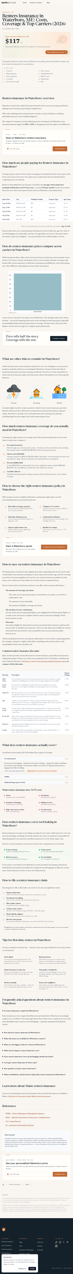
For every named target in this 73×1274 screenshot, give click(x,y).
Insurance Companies (26, 1250)
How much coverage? (11, 82)
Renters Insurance (14, 1184)
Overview (8, 71)
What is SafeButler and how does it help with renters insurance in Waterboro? (35, 1075)
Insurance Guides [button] (36, 3)
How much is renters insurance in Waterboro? (22, 1033)
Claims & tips (43, 79)
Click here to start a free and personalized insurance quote (44, 661)
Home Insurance (7, 1249)
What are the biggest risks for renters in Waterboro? (25, 1045)
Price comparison (10, 76)
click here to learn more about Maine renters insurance (29, 1096)
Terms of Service (56, 1268)
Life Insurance (6, 1253)
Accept (32, 1268)
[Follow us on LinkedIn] (56, 1246)
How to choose (44, 71)
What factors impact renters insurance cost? (21, 1051)
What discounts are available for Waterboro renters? (25, 1039)
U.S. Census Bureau (13, 1121)
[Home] (9, 2)
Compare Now (60, 149)
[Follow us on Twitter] (68, 1242)
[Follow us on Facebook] (64, 1242)
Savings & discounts (45, 73)
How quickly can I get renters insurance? (20, 1069)
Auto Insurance (6, 1245)
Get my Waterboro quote (56, 52)
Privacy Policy (67, 1268)
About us (40, 1242)
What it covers (43, 76)
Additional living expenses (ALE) (36, 782)
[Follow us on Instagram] (60, 1242)
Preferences (22, 1268)
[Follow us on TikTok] (56, 1242)
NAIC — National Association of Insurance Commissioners (28, 1117)
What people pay (10, 73)
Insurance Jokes (24, 1254)
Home (25, 3)
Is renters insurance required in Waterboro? (21, 1011)
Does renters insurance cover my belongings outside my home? (29, 1057)
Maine (27, 1184)
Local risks (8, 79)
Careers (39, 1246)
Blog (48, 3)
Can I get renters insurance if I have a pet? (20, 1063)
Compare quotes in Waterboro (54, 547)
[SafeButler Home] (3, 1185)
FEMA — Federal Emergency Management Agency (25, 1114)
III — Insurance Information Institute (20, 1125)
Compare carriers (59, 338)
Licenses (40, 1250)
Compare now (60, 1174)
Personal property (36, 758)
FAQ (40, 82)
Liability (36, 777)
